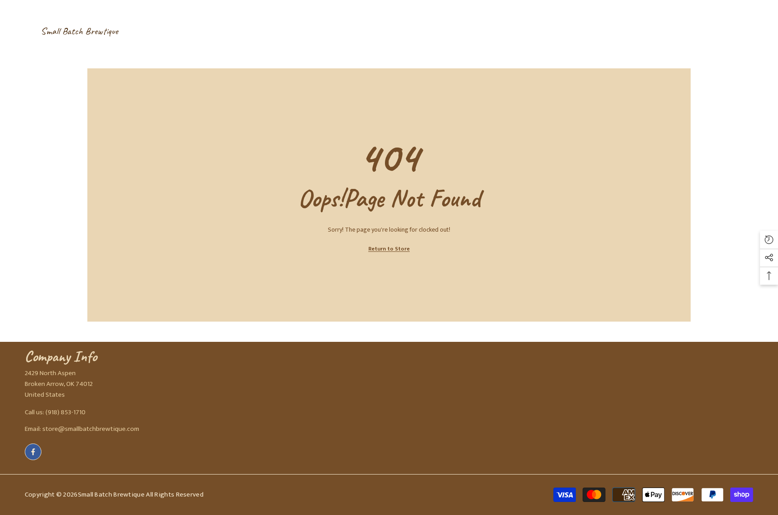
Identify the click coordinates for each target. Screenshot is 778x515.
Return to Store (389, 248)
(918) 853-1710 (65, 412)
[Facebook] (33, 451)
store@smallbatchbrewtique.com (90, 428)
